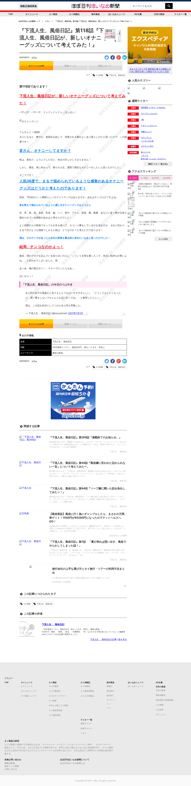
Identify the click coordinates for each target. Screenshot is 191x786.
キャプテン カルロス (149, 113)
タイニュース (32, 14)
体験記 (109, 686)
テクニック (160, 714)
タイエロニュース (28, 691)
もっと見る (163, 239)
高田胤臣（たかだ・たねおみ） (153, 107)
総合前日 (155, 178)
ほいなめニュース (116, 14)
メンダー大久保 (147, 141)
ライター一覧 (180, 14)
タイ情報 (53, 700)
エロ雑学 (160, 710)
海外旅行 (110, 691)
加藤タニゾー (146, 131)
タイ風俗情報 (54, 715)
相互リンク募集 (11, 766)
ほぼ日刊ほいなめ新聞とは (72, 763)
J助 (142, 119)
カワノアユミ (146, 137)
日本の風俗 (159, 14)
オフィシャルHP (36, 65)
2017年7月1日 (75, 313)
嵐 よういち (145, 152)
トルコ (109, 708)
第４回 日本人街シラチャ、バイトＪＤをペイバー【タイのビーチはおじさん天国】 (155, 194)
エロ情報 (99, 75)
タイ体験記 (74, 14)
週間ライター (86, 723)
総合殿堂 (166, 178)
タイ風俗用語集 (55, 710)
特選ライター (86, 728)
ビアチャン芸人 (147, 146)
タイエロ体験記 (87, 696)
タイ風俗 (53, 14)
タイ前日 (133, 178)
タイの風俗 (53, 686)
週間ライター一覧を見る (158, 164)
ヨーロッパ (111, 700)
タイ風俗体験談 (87, 691)
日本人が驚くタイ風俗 (58, 705)
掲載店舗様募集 (28, 5)
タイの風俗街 (54, 691)
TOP (10, 14)
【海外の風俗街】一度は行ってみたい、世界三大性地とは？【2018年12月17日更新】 (155, 186)
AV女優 (138, 14)
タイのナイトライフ (57, 696)
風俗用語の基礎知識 (164, 700)
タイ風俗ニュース (28, 696)
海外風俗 (95, 14)
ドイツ (109, 704)
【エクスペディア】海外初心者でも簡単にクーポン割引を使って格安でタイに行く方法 (150, 70)
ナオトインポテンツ (149, 126)
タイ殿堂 (144, 178)
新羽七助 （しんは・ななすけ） (153, 159)
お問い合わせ (10, 769)
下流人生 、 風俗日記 (53, 624)
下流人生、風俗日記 (117, 75)
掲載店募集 (9, 763)
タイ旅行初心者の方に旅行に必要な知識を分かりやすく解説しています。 (81, 578)
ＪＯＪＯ (144, 155)
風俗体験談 (160, 695)
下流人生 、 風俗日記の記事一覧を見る (108, 639)
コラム (34, 57)
